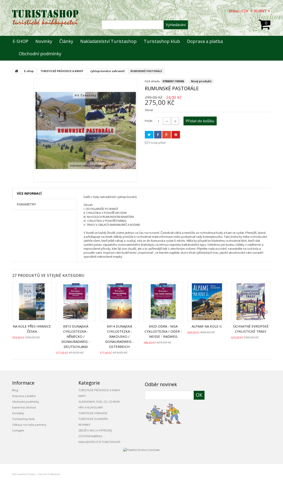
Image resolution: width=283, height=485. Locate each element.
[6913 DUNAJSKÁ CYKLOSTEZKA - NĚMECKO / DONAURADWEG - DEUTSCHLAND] (75, 301)
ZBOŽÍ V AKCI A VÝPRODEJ (95, 430)
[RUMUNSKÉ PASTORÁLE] (85, 130)
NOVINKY (84, 425)
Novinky (43, 41)
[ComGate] (141, 449)
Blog (15, 390)
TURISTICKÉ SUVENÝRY (93, 419)
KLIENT (260, 11)
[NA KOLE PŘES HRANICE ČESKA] (32, 301)
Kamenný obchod (24, 407)
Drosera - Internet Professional (43, 474)
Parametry (26, 204)
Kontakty (18, 413)
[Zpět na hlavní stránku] (16, 71)
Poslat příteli (157, 143)
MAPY (82, 396)
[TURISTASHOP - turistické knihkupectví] (45, 18)
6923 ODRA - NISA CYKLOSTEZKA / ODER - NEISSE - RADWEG (163, 331)
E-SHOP (20, 41)
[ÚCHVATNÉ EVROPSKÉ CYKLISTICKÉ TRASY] (250, 301)
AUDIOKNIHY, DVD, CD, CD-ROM (99, 402)
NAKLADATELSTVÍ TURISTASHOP (99, 442)
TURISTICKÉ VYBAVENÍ (92, 413)
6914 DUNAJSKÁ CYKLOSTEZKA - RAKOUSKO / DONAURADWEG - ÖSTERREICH (119, 336)
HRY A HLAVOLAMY (90, 407)
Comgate (18, 430)
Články (66, 41)
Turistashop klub (162, 41)
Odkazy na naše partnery (29, 425)
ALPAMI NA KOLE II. (207, 326)
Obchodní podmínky (40, 54)
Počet (148, 121)
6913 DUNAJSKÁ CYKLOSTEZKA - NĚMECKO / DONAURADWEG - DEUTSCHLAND (75, 336)
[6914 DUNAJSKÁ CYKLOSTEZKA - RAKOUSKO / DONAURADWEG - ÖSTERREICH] (119, 301)
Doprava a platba (205, 41)
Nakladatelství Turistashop (108, 41)
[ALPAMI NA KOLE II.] (207, 301)
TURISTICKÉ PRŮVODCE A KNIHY (99, 390)
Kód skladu (152, 81)
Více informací (29, 193)
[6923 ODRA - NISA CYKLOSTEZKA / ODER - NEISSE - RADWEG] (163, 301)
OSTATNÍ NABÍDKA (90, 436)
